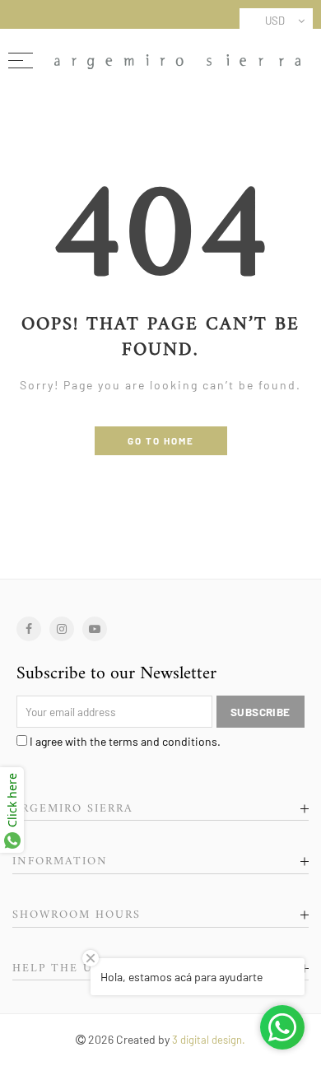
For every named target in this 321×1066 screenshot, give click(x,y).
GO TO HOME (161, 440)
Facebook (28, 629)
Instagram (61, 629)
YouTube (94, 629)
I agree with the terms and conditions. (124, 741)
